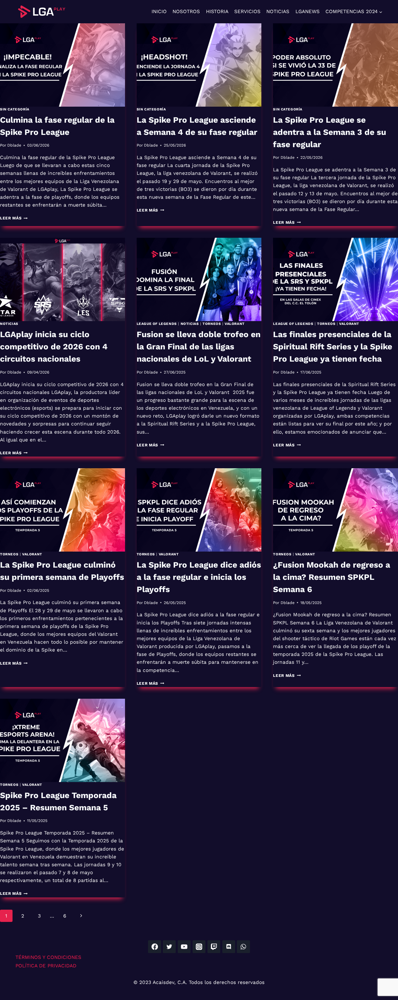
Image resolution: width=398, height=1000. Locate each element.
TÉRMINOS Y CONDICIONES (48, 957)
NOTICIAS (277, 11)
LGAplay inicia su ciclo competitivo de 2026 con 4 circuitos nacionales (54, 347)
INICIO (159, 11)
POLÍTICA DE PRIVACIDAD (45, 966)
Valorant (235, 324)
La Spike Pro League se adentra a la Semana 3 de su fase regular (329, 132)
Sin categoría (14, 109)
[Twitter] (169, 946)
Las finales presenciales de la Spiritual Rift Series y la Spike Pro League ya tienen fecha (332, 347)
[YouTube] (184, 946)
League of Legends (157, 324)
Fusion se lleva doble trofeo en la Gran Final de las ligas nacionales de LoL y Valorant (198, 347)
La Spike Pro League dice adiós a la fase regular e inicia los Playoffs (199, 577)
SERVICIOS (247, 11)
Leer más (14, 218)
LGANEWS (307, 11)
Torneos (211, 324)
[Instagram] (199, 946)
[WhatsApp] (243, 946)
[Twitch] (213, 946)
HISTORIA (217, 11)
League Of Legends (293, 324)
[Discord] (228, 946)
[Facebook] (154, 946)
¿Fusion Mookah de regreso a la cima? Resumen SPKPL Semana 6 (331, 577)
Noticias (9, 324)
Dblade (14, 145)
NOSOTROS (186, 11)
